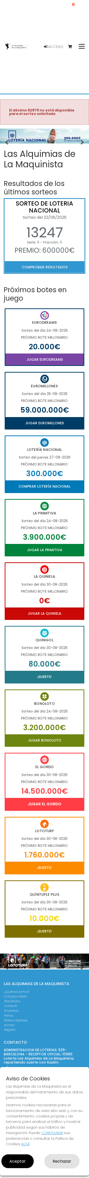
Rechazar (62, 1161)
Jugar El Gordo (44, 804)
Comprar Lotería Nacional (44, 486)
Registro (10, 1030)
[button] (6, 142)
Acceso (55, 46)
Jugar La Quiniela (44, 613)
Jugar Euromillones (44, 423)
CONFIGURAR (52, 1132)
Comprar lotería (15, 996)
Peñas (8, 1015)
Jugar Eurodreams (44, 359)
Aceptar (17, 1161)
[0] (72, 47)
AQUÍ (25, 1144)
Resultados (12, 1001)
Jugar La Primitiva (44, 549)
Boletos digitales (15, 1020)
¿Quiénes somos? (16, 992)
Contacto (11, 1006)
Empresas (11, 1010)
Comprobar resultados (44, 267)
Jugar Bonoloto (44, 740)
